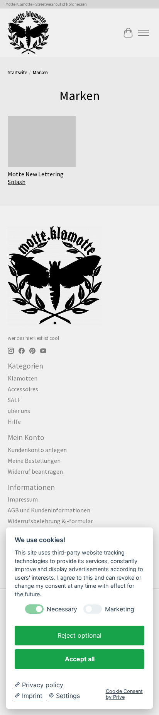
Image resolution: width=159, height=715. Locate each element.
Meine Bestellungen (34, 460)
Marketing (119, 609)
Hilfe (14, 421)
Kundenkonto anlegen (37, 450)
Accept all (80, 659)
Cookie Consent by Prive (124, 694)
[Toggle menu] (143, 33)
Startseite (17, 72)
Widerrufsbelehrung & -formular (50, 521)
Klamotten (22, 378)
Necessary (62, 609)
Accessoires (23, 389)
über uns (19, 411)
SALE (14, 400)
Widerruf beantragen (35, 471)
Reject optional (79, 635)
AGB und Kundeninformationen (49, 510)
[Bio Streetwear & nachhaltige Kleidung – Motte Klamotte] (28, 33)
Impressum (23, 499)
